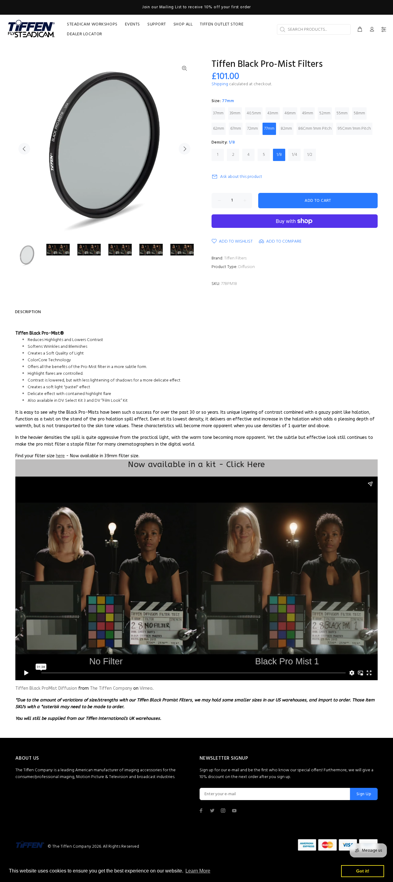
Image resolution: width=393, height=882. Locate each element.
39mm (235, 113)
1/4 (294, 154)
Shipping (220, 84)
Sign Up (363, 794)
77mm (269, 128)
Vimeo (146, 688)
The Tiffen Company (111, 688)
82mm (286, 128)
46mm (290, 113)
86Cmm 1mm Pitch (315, 128)
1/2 (309, 154)
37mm (218, 113)
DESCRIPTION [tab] (28, 312)
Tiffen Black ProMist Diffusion (46, 688)
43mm (272, 113)
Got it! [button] (362, 871)
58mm (359, 113)
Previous (24, 149)
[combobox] (314, 29)
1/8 (279, 154)
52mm (324, 113)
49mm (307, 113)
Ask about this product (241, 176)
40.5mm (254, 113)
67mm (235, 128)
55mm (342, 113)
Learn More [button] (197, 870)
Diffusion (246, 266)
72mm (252, 128)
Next (184, 149)
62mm (218, 128)
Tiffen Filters (235, 258)
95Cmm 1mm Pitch (354, 128)
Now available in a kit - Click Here (196, 464)
